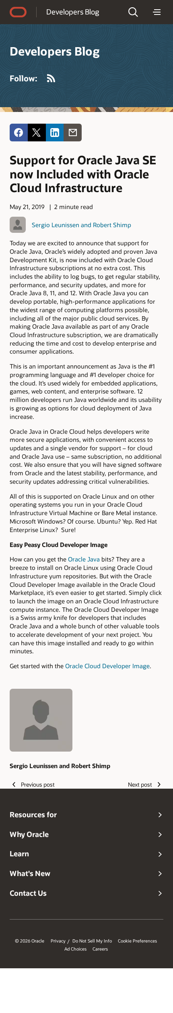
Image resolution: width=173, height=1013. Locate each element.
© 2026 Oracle (29, 941)
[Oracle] (18, 12)
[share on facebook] (19, 133)
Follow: (23, 78)
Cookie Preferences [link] (137, 941)
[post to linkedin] (55, 133)
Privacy (58, 941)
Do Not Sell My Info (92, 941)
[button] (133, 12)
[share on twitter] (37, 133)
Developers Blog (72, 12)
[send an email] (73, 133)
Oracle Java (84, 559)
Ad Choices (75, 949)
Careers (100, 949)
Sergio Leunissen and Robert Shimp (81, 225)
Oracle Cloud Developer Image (107, 666)
